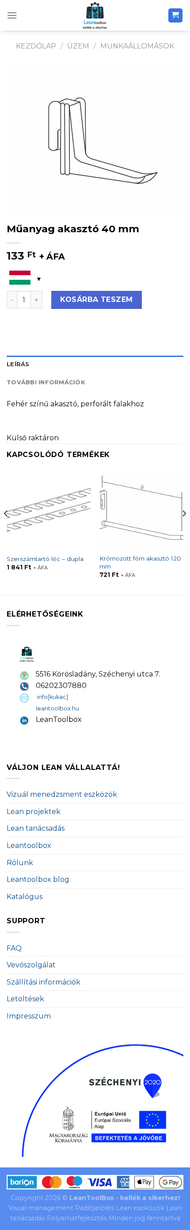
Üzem (78, 46)
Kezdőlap (36, 46)
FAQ (14, 948)
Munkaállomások (137, 46)
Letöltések (25, 999)
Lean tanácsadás (36, 828)
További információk (46, 382)
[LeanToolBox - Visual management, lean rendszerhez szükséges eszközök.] (95, 15)
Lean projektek (34, 811)
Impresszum (29, 1016)
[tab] (95, 364)
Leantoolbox (29, 845)
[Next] (183, 531)
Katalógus (24, 896)
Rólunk (20, 862)
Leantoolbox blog (38, 879)
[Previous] (6, 531)
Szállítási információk (43, 982)
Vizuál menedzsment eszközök (62, 794)
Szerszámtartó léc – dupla (45, 558)
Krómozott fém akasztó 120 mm (140, 562)
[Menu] (12, 15)
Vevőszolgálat (31, 965)
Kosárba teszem (96, 299)
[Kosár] (175, 15)
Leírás (18, 364)
